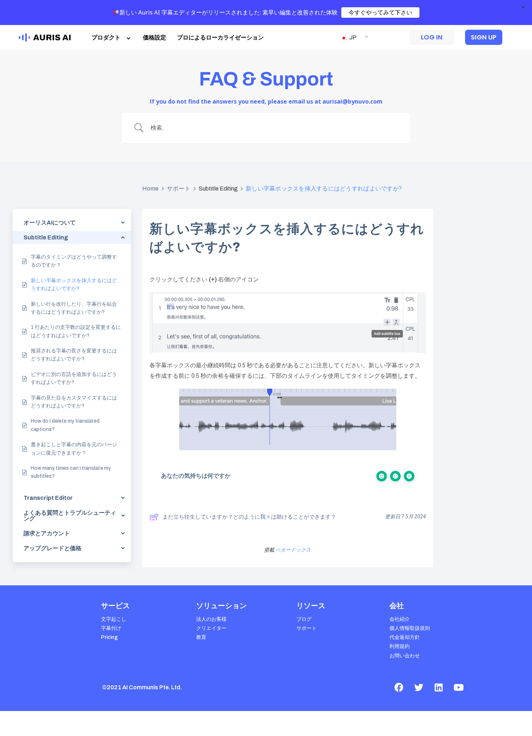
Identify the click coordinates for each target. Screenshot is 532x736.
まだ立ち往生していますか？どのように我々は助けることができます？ (249, 517)
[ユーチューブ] (458, 687)
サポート (179, 188)
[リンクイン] (439, 687)
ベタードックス (293, 550)
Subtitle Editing (218, 188)
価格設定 (154, 37)
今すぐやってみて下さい (380, 12)
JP (352, 37)
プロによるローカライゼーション (220, 37)
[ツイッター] (419, 687)
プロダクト (106, 37)
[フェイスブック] (399, 687)
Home (150, 188)
